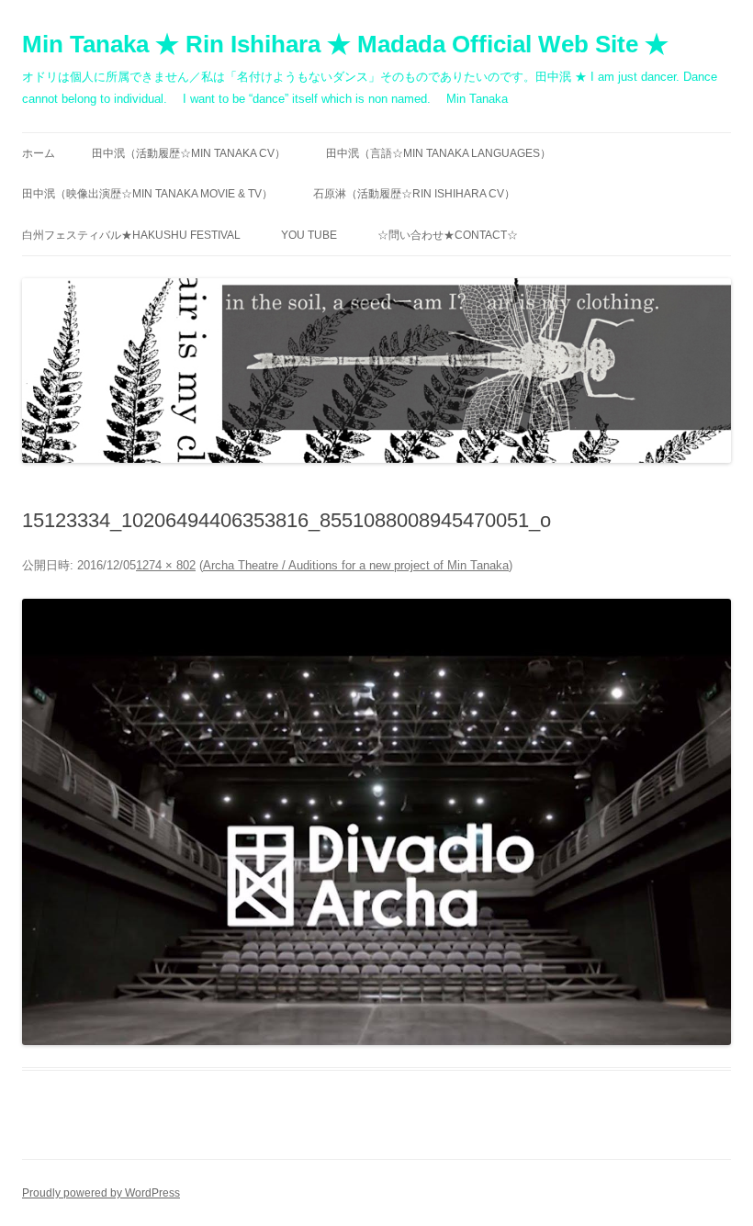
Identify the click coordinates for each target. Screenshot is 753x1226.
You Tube (309, 235)
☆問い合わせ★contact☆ (447, 235)
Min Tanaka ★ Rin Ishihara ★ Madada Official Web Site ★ (345, 44)
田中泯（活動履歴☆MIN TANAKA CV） (189, 153)
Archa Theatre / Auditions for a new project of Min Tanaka (356, 565)
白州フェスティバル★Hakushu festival (131, 235)
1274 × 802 (166, 565)
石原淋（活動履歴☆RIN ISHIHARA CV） (414, 193)
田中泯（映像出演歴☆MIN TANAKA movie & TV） (147, 193)
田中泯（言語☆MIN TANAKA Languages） (438, 153)
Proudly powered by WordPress (101, 1193)
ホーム (38, 153)
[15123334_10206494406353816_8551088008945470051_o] (376, 822)
